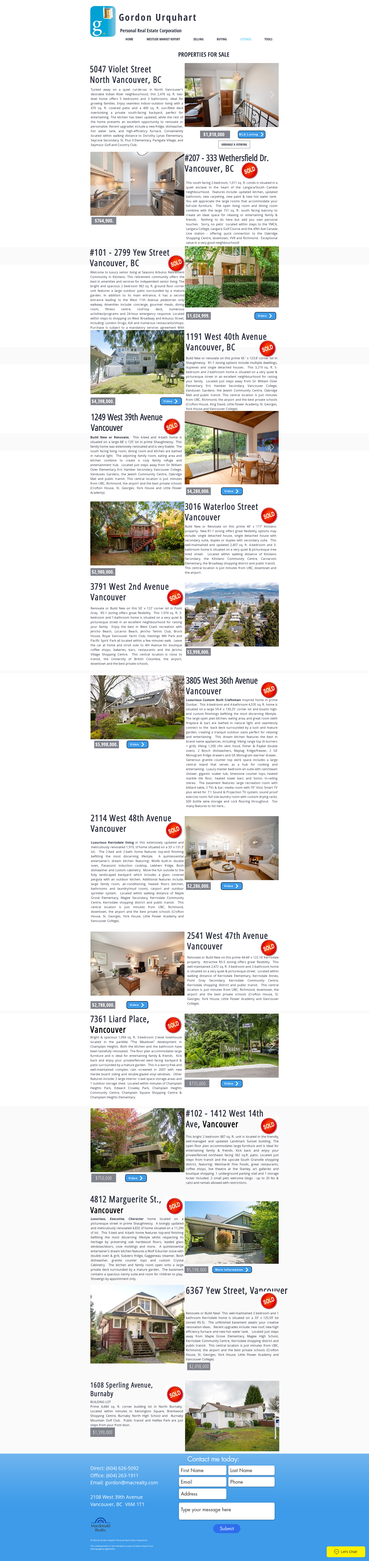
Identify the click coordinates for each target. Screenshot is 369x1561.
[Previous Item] (191, 95)
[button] (232, 276)
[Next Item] (272, 95)
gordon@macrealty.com (131, 1482)
